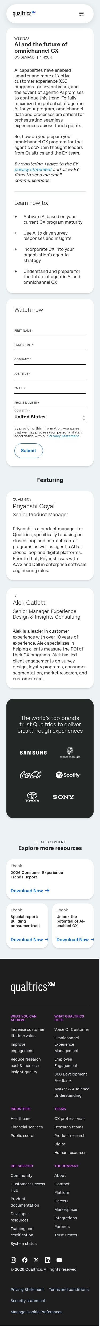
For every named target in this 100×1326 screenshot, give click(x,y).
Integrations (65, 1218)
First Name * (24, 330)
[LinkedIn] (47, 1260)
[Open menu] (82, 14)
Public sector (23, 1135)
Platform (62, 1192)
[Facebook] (24, 1260)
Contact (62, 1184)
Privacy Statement (64, 436)
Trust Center (65, 1235)
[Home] (24, 14)
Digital (60, 1144)
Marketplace (65, 1209)
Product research (70, 1135)
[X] (36, 1260)
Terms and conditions (69, 1289)
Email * (20, 388)
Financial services (27, 1127)
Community (21, 1175)
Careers (61, 1201)
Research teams (68, 1127)
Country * (22, 410)
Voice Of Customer (71, 1030)
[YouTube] (59, 1260)
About (60, 1175)
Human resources (70, 1152)
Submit (28, 450)
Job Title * (22, 373)
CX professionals (69, 1118)
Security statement (28, 1301)
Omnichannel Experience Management (66, 1044)
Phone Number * (26, 402)
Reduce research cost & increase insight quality (26, 1065)
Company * (22, 359)
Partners (62, 1226)
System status (24, 1243)
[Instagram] (13, 1260)
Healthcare (20, 1118)
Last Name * (23, 345)
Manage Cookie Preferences (36, 1312)
